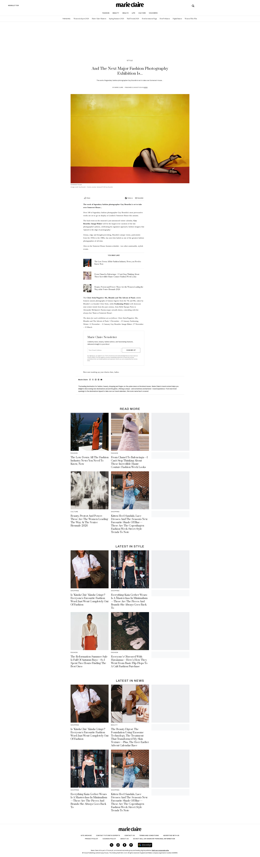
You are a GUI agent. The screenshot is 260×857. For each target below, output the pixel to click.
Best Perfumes (165, 19)
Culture (142, 13)
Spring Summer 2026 (116, 19)
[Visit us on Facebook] (124, 845)
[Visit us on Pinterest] (131, 845)
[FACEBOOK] (90, 379)
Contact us (130, 835)
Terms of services (110, 356)
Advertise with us (171, 835)
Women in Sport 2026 (81, 19)
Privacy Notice (91, 357)
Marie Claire (118, 87)
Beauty (116, 13)
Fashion (105, 13)
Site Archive (86, 835)
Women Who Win (191, 19)
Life (133, 13)
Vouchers (153, 13)
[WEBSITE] (98, 379)
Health (125, 13)
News (146, 87)
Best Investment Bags (149, 19)
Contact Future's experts (108, 835)
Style (130, 60)
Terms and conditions (149, 835)
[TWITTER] (93, 379)
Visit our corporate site (160, 850)
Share (88, 198)
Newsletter (140, 198)
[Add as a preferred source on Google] (158, 845)
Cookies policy (109, 839)
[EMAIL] (101, 379)
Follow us (130, 198)
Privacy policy (91, 839)
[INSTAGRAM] (95, 379)
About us (124, 839)
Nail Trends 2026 (133, 19)
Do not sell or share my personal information (154, 839)
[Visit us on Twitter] (111, 845)
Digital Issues (177, 19)
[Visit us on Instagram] (118, 845)
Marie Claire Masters (99, 19)
